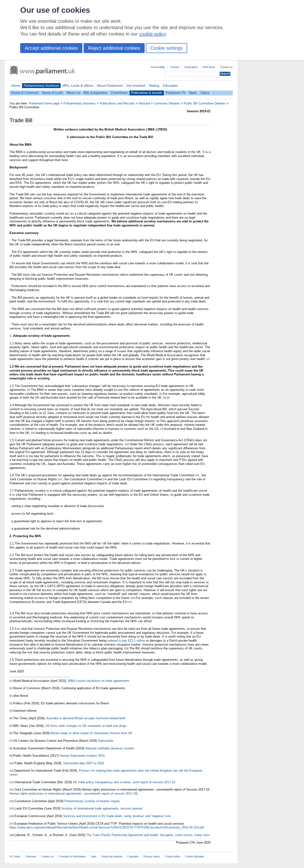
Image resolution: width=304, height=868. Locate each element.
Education (170, 85)
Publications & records (146, 92)
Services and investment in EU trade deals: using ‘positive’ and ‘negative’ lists (117, 816)
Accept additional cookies (51, 48)
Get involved (135, 85)
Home (15, 85)
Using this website (111, 856)
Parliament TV (175, 92)
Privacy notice (151, 856)
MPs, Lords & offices (77, 85)
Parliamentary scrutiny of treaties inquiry (92, 801)
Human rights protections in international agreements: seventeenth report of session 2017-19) (74, 793)
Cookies (175, 67)
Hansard (144, 103)
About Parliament (110, 85)
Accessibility (158, 67)
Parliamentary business (41, 85)
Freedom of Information (72, 856)
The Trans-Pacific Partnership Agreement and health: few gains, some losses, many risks (148, 835)
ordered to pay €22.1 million (126, 640)
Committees (119, 92)
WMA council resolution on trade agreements (98, 681)
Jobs (93, 856)
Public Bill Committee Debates (205, 103)
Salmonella (105, 740)
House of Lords (52, 92)
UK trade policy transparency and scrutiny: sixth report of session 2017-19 (124, 782)
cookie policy (152, 33)
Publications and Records (117, 103)
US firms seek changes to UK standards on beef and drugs (86, 726)
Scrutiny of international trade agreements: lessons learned (101, 808)
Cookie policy (172, 856)
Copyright (132, 856)
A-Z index (15, 856)
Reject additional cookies (114, 48)
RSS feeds (209, 67)
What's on (73, 92)
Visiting (154, 85)
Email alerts (191, 67)
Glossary (31, 856)
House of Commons (24, 92)
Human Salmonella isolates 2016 (82, 755)
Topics (204, 92)
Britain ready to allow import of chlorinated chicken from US (91, 733)
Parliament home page (44, 103)
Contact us (226, 67)
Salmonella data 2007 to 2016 (83, 763)
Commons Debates (167, 103)
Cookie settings (166, 48)
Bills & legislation (95, 92)
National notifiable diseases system (109, 748)
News (193, 92)
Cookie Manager (194, 856)
